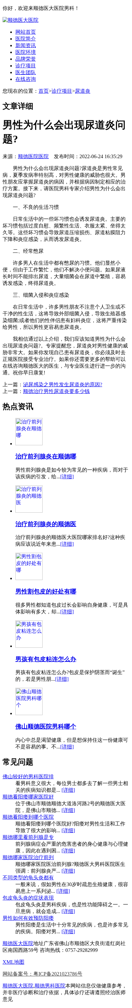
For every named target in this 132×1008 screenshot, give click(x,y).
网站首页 (25, 32)
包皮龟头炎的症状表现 (28, 898)
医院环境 (25, 52)
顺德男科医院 (50, 985)
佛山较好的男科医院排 (28, 776)
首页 (43, 91)
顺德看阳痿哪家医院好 (28, 796)
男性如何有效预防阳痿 (28, 918)
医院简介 (25, 38)
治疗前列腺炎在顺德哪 (45, 456)
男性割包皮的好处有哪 (45, 591)
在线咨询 (25, 79)
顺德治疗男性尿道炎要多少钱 (56, 391)
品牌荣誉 (25, 59)
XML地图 (13, 962)
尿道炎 (82, 91)
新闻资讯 (25, 45)
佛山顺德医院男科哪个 (45, 726)
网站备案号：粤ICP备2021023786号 (42, 974)
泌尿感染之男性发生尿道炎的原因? (62, 384)
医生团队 (25, 72)
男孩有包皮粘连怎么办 (45, 659)
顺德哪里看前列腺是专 (28, 837)
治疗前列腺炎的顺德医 (45, 524)
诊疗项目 (25, 65)
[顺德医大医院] (20, 20)
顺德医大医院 (18, 943)
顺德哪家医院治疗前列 (28, 857)
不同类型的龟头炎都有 (28, 877)
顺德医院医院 (33, 156)
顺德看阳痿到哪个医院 (28, 817)
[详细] (67, 476)
